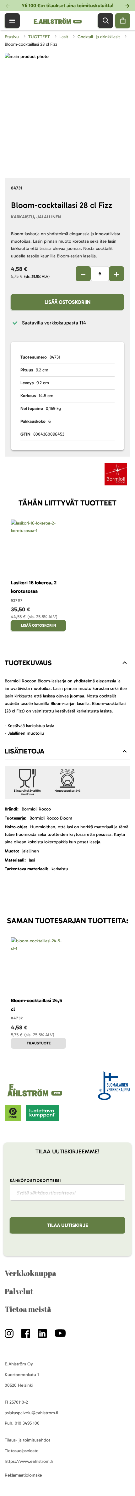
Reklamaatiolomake (23, 1475)
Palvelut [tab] (19, 1291)
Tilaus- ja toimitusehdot (27, 1440)
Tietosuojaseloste (22, 1450)
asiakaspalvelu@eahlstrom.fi (31, 1413)
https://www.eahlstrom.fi (29, 1461)
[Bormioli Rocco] (116, 475)
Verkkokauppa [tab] (30, 1273)
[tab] (67, 663)
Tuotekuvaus (28, 663)
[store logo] (36, 1096)
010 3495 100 (27, 1423)
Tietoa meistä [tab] (28, 1309)
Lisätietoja (24, 751)
